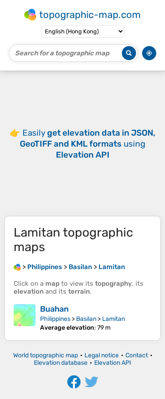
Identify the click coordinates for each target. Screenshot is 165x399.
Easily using (87, 144)
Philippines (55, 319)
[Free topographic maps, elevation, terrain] (17, 267)
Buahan (54, 309)
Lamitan (113, 319)
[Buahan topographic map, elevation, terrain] (25, 317)
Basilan (86, 319)
